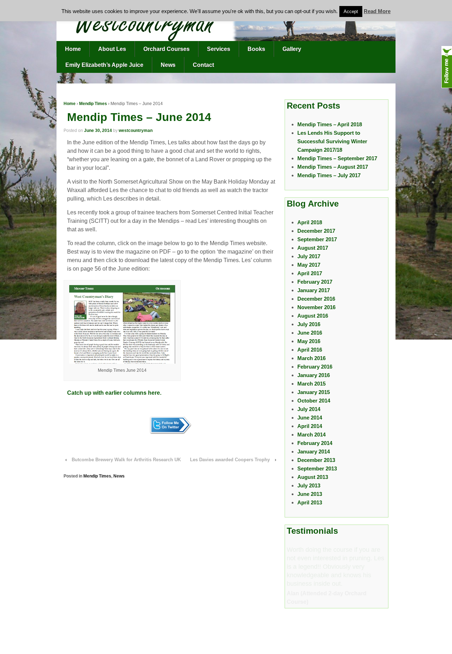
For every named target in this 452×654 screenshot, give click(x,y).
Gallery (291, 49)
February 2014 (314, 443)
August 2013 (312, 477)
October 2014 (313, 401)
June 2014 (309, 418)
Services (218, 49)
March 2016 (311, 358)
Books (256, 49)
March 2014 (311, 435)
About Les (112, 49)
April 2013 (309, 502)
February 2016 (314, 367)
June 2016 (309, 333)
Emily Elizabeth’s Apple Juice (104, 65)
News (168, 65)
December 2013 (316, 460)
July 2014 (308, 409)
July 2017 (308, 256)
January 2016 (313, 375)
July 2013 (308, 485)
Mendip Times (93, 103)
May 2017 (308, 265)
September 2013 (317, 468)
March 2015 (311, 384)
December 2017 (316, 231)
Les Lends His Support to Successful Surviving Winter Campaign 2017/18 (332, 141)
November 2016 (316, 307)
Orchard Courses (166, 49)
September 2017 (317, 239)
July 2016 (308, 324)
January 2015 (313, 392)
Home (73, 49)
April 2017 (309, 273)
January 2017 (313, 290)
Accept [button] (351, 11)
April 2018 (309, 222)
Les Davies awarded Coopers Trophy (230, 459)
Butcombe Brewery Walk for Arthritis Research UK (126, 459)
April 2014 (309, 426)
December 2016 (316, 299)
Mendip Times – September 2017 (337, 158)
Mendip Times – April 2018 (329, 124)
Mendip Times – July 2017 (329, 175)
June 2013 (309, 494)
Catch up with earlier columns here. (114, 393)
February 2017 (314, 282)
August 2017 (312, 248)
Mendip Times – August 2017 (332, 167)
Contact (203, 65)
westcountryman (136, 130)
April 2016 (309, 350)
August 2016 (312, 316)
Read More (377, 11)
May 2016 (308, 341)
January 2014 (313, 451)
